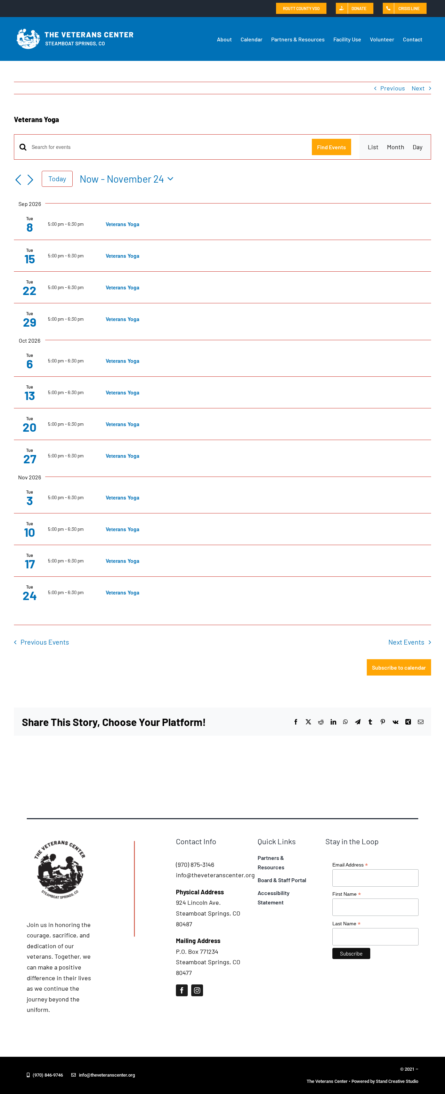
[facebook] (182, 990)
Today (57, 178)
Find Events (331, 147)
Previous (392, 88)
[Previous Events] (18, 180)
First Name (346, 894)
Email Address (350, 865)
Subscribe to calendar (399, 667)
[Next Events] (30, 180)
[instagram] (197, 990)
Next (418, 88)
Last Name (346, 923)
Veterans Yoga (122, 224)
